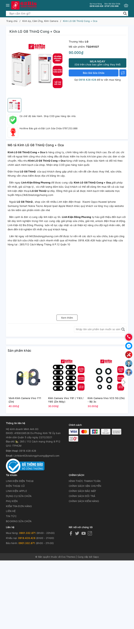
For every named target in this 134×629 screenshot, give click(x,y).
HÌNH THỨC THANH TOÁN (84, 480)
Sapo (96, 556)
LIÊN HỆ (11, 511)
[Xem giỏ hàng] (126, 5)
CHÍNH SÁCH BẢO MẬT (82, 490)
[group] (37, 67)
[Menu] (7, 5)
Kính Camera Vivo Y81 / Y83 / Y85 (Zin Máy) (66, 400)
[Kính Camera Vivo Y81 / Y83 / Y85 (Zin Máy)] (67, 376)
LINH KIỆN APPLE (16, 490)
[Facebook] (71, 533)
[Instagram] (90, 533)
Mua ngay (98, 63)
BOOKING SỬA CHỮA (18, 521)
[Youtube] (83, 533)
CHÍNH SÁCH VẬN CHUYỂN (85, 485)
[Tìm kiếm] (125, 13)
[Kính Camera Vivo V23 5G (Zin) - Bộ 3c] (106, 376)
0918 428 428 (96, 5)
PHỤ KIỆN (12, 501)
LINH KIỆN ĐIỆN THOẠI (20, 480)
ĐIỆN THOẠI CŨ (15, 485)
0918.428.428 (26, 537)
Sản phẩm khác (19, 350)
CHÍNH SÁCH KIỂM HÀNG (84, 501)
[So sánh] (122, 72)
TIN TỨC (11, 516)
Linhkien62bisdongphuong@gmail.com (36, 455)
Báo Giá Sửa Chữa (93, 72)
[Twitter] (77, 533)
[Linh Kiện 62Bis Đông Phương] (24, 5)
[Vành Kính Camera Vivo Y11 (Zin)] (27, 376)
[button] (123, 382)
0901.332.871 (27, 532)
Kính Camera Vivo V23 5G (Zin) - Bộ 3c (106, 400)
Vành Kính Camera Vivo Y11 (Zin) (25, 400)
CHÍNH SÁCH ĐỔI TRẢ (82, 496)
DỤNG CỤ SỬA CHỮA (18, 496)
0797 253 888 (112, 5)
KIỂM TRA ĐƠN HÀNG (19, 506)
